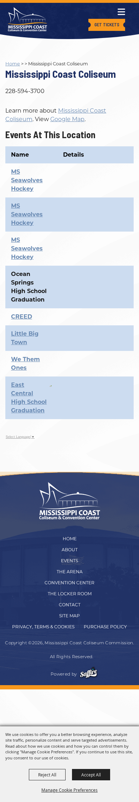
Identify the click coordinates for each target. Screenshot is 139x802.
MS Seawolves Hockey (27, 180)
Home (12, 63)
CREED (21, 316)
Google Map (67, 119)
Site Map (69, 615)
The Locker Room (70, 593)
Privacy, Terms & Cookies (43, 626)
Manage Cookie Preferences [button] (69, 790)
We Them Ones (25, 363)
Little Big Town (24, 338)
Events (69, 560)
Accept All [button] (91, 774)
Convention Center (69, 582)
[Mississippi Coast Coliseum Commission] (27, 19)
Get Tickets (106, 24)
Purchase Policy (105, 626)
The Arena (70, 571)
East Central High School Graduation (29, 397)
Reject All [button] (47, 774)
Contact (70, 604)
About (70, 549)
